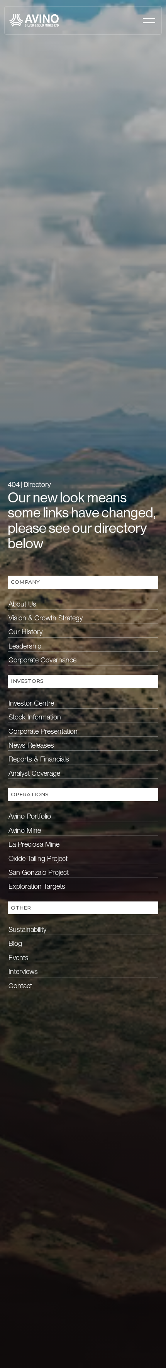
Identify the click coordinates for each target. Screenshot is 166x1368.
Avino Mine (24, 830)
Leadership (24, 646)
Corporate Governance (42, 659)
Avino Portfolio (29, 816)
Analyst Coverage (34, 773)
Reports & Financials (38, 759)
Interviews (23, 971)
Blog (15, 943)
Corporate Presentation (43, 731)
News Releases (31, 745)
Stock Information (34, 717)
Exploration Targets (36, 886)
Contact (20, 985)
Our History (25, 631)
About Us (22, 604)
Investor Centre (31, 703)
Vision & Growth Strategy (45, 617)
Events (18, 957)
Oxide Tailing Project (38, 858)
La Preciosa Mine (33, 844)
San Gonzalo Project (38, 872)
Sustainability (27, 929)
